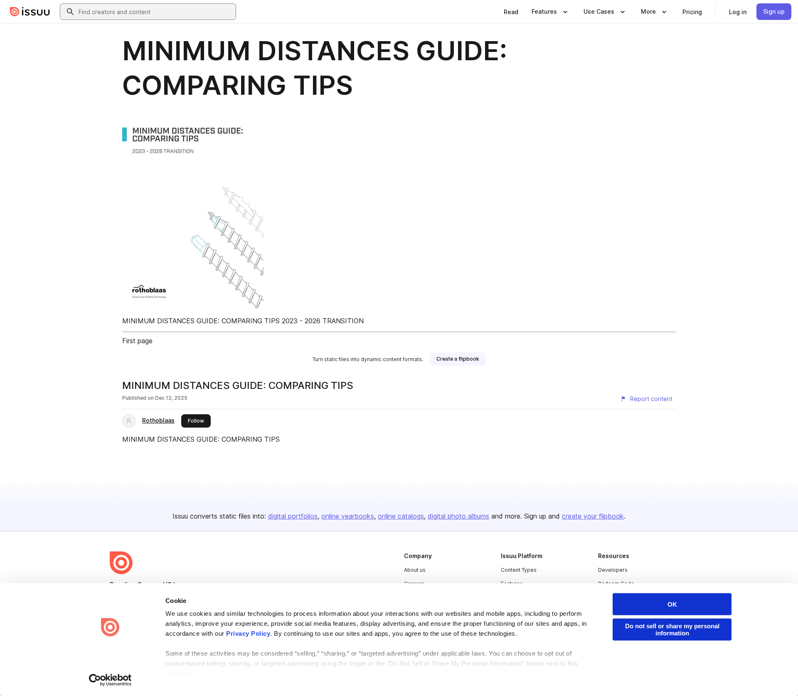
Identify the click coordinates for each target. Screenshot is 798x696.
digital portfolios (293, 516)
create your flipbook (593, 516)
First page (137, 341)
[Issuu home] (30, 11)
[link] (511, 11)
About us (415, 570)
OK (672, 604)
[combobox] (155, 12)
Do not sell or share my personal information (672, 629)
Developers (613, 570)
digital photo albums (458, 516)
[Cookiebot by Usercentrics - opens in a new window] (110, 680)
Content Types (519, 570)
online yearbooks (347, 516)
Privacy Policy (248, 633)
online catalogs (401, 516)
